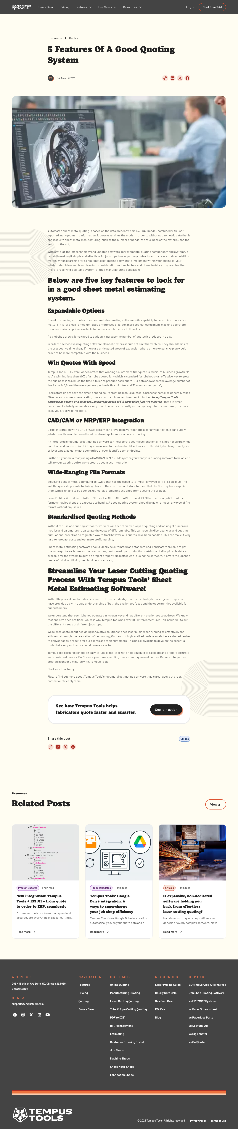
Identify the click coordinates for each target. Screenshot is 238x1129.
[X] (31, 1015)
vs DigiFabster (198, 1033)
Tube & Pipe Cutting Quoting (128, 1009)
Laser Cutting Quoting (124, 1001)
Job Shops (117, 1050)
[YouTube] (48, 1015)
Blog (158, 1017)
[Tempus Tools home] (42, 1115)
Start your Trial (57, 669)
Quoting (83, 1001)
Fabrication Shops (122, 1074)
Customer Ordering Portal (127, 1042)
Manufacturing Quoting (125, 992)
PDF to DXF (117, 1017)
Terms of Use (218, 1120)
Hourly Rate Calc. (166, 992)
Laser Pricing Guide (168, 984)
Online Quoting (119, 984)
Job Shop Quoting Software (207, 992)
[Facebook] (15, 1015)
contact (53, 681)
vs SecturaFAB (198, 1025)
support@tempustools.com (28, 1003)
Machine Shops (120, 1058)
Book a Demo (86, 1009)
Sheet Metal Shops (122, 1066)
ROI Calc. (161, 1009)
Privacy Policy (198, 1120)
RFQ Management (121, 1025)
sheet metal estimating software (84, 481)
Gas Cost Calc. (164, 1001)
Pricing (83, 992)
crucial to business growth (167, 372)
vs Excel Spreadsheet (203, 1009)
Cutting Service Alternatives (207, 984)
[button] (83, 7)
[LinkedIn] (39, 1015)
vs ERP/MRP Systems (202, 1001)
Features (84, 984)
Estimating (117, 1033)
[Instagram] (23, 1015)
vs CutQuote (197, 1042)
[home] (21, 7)
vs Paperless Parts (201, 1017)
